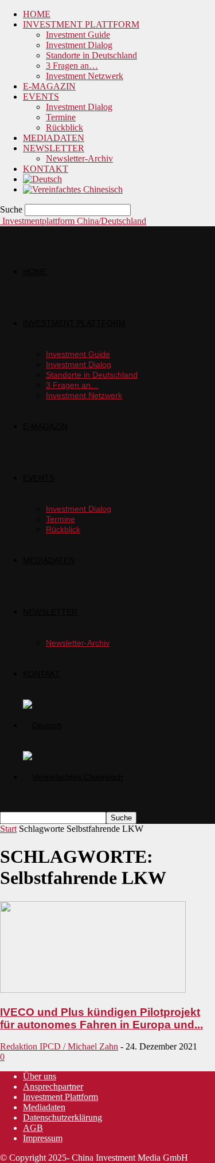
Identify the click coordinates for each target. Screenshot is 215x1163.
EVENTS (41, 96)
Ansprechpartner (53, 1086)
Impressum (42, 1138)
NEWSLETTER (53, 148)
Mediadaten (44, 1107)
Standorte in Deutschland (91, 55)
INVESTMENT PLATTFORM (81, 24)
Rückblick (64, 127)
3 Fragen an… (72, 65)
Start (8, 829)
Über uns (39, 1076)
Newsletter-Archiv (79, 158)
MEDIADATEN (53, 138)
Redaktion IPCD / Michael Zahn (59, 1046)
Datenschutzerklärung (62, 1117)
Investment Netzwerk (84, 76)
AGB (33, 1128)
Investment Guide (78, 35)
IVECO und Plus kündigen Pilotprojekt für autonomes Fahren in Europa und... (101, 1018)
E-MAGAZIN (49, 86)
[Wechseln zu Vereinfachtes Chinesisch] (73, 189)
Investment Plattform (60, 1097)
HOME (36, 14)
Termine (61, 117)
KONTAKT (45, 169)
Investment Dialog (79, 45)
